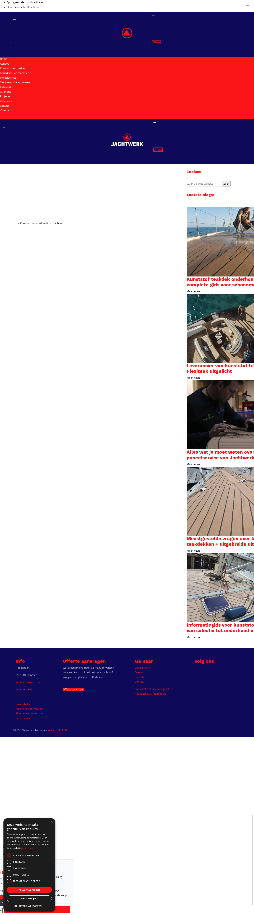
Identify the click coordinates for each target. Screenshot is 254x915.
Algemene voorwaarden (30, 708)
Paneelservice (102, 42)
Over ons (157, 23)
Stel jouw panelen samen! (95, 47)
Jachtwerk (118, 30)
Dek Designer (143, 667)
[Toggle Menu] (14, 19)
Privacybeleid (23, 704)
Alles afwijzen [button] (29, 898)
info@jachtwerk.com (28, 682)
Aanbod (105, 28)
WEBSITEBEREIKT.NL (58, 730)
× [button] (51, 822)
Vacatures (157, 33)
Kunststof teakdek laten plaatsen (154, 689)
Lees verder (27, 847)
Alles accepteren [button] (29, 889)
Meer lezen (193, 291)
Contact (156, 37)
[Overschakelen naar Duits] (154, 51)
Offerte (156, 42)
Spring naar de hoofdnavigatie (25, 2)
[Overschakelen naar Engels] (154, 47)
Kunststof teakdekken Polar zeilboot (41, 223)
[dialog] (29, 865)
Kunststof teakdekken (97, 33)
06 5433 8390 (24, 689)
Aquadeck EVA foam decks (94, 37)
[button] (29, 906)
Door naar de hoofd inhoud (23, 7)
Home (106, 23)
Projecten (157, 28)
